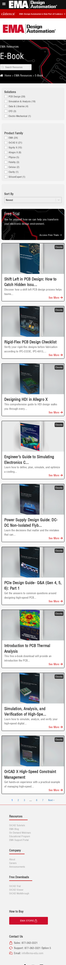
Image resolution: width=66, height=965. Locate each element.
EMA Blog (14, 829)
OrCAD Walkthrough (19, 893)
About (12, 859)
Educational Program (19, 836)
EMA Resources (23, 75)
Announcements (17, 866)
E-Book (39, 75)
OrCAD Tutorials (17, 825)
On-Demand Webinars (20, 832)
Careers (13, 863)
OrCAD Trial (15, 886)
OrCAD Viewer (16, 889)
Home (8, 75)
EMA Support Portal (19, 839)
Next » (51, 800)
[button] (33, 96)
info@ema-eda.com (32, 953)
